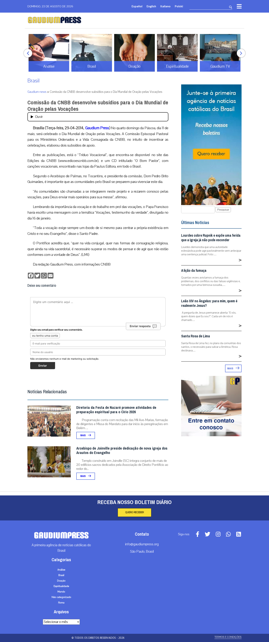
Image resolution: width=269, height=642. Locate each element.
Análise (61, 569)
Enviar (42, 365)
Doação (61, 580)
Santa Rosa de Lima (195, 336)
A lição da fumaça (193, 270)
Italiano (165, 6)
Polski (179, 6)
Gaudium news (36, 92)
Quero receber (134, 512)
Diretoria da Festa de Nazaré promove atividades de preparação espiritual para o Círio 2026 (116, 409)
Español (137, 6)
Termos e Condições (228, 637)
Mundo (61, 591)
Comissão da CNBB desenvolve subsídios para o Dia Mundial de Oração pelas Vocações (97, 106)
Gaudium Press (97, 127)
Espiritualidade (61, 586)
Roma (61, 602)
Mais (83, 435)
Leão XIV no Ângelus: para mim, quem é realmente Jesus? (209, 303)
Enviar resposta (140, 326)
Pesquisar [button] (223, 209)
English (151, 6)
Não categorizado (61, 597)
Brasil (33, 80)
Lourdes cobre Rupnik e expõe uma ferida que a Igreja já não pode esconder (210, 237)
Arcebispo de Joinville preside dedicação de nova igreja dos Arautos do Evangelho (121, 450)
